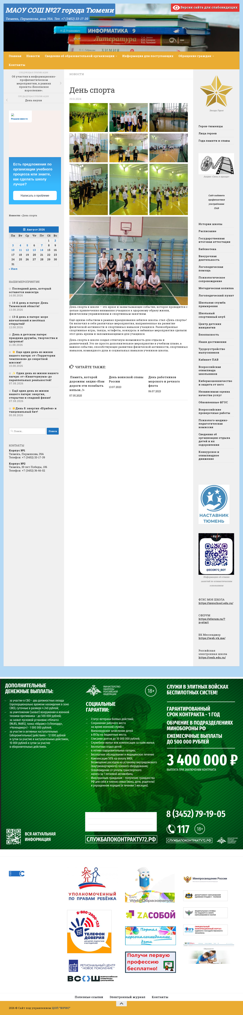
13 (34, 250)
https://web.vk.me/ (212, 638)
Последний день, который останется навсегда (30, 290)
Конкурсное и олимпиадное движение (209, 455)
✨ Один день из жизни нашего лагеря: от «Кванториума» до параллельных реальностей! (34, 376)
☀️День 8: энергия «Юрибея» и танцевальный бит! (33, 410)
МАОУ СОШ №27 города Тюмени (59, 10)
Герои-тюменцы (211, 126)
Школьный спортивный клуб (212, 314)
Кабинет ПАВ (208, 359)
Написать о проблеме (35, 195)
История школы (210, 224)
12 (27, 250)
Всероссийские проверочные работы (214, 411)
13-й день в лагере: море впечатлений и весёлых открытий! (28, 320)
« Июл (13, 269)
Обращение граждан (194, 56)
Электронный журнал (127, 997)
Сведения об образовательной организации (80, 56)
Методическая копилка (216, 288)
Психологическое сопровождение (212, 279)
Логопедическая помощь (211, 268)
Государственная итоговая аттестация (214, 240)
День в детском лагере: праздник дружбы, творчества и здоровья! (33, 338)
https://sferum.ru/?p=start (212, 620)
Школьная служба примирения (212, 304)
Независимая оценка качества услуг (214, 393)
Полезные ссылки (89, 997)
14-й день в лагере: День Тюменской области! (28, 304)
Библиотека (207, 249)
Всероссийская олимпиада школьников (210, 370)
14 (41, 250)
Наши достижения (212, 342)
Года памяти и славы (214, 140)
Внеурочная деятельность (209, 257)
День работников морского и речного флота (164, 381)
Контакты (17, 65)
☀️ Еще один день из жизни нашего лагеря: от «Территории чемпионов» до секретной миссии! (32, 357)
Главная (15, 56)
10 (12, 250)
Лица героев (208, 133)
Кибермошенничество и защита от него (215, 382)
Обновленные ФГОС (213, 402)
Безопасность (209, 334)
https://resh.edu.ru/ (212, 657)
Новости (33, 56)
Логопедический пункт (216, 295)
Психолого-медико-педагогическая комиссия (213, 423)
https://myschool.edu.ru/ (216, 603)
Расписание (207, 231)
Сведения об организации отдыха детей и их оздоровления (214, 439)
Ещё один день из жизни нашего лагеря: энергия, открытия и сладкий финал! (30, 394)
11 (20, 250)
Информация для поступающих (147, 56)
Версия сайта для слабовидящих (209, 7)
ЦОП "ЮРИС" (61, 1008)
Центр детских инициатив (210, 325)
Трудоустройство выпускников (212, 350)
